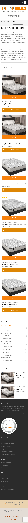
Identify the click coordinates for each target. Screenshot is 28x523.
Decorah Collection (7, 346)
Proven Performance (6, 446)
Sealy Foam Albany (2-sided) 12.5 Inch (13, 104)
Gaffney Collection (7, 355)
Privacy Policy (4, 481)
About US (16, 514)
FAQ (22, 516)
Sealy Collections (14, 101)
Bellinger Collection (7, 344)
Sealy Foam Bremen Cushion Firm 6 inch (14, 184)
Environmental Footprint (7, 451)
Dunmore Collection (7, 349)
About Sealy (4, 441)
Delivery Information (6, 484)
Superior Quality (5, 467)
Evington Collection (7, 338)
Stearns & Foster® (6, 358)
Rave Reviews (4, 465)
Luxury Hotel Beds (5, 492)
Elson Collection (6, 352)
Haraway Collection (7, 360)
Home (2, 24)
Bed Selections (8, 24)
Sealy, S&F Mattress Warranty (8, 454)
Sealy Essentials (6, 333)
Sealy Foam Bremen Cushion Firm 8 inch (14, 224)
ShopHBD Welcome (6, 462)
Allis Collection (6, 336)
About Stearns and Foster (7, 443)
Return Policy (4, 478)
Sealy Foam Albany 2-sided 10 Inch (12, 144)
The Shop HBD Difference (7, 489)
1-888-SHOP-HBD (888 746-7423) (15, 17)
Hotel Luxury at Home (6, 486)
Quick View (12, 97)
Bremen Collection (6, 182)
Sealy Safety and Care (6, 449)
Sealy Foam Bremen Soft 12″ (10, 304)
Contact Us (14, 519)
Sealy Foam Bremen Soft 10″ (10, 264)
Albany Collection (6, 101)
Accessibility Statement (7, 476)
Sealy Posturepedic (6, 341)
